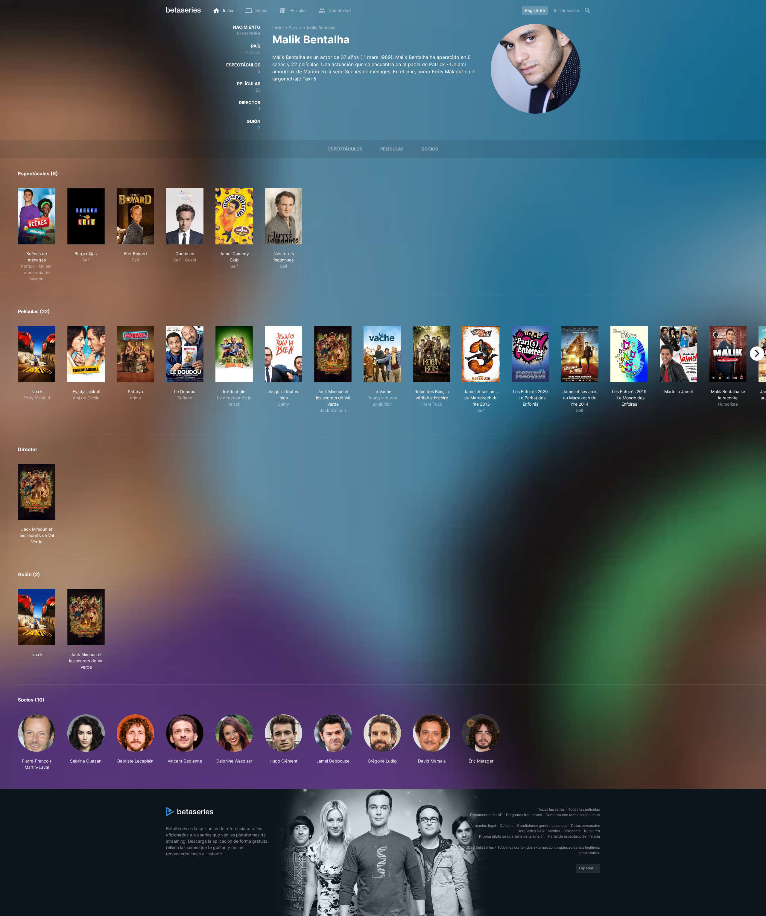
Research (592, 831)
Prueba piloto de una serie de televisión (512, 836)
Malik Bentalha (321, 27)
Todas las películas (584, 809)
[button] (36, 742)
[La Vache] (382, 354)
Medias (554, 831)
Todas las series (551, 809)
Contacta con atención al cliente (572, 814)
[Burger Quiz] (86, 216)
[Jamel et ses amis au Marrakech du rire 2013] (481, 354)
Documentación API (486, 814)
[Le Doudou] (184, 354)
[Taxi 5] (36, 354)
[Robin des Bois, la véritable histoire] (431, 354)
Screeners (571, 831)
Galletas (506, 825)
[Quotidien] (184, 216)
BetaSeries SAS (531, 831)
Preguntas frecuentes (524, 814)
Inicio (277, 27)
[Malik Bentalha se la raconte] (728, 354)
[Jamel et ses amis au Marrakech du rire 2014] (579, 354)
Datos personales (585, 825)
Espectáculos (345, 148)
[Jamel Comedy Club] (234, 216)
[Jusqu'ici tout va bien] (283, 354)
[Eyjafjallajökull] (86, 354)
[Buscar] (587, 10)
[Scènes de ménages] (36, 216)
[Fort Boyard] (135, 216)
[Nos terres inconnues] (283, 216)
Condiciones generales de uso (542, 825)
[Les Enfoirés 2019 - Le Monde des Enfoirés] (629, 354)
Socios (430, 148)
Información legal (481, 825)
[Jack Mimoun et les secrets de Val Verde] (333, 354)
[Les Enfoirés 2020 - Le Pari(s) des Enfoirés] (530, 354)
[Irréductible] (234, 354)
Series (295, 27)
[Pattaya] (135, 354)
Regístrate (535, 10)
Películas (392, 148)
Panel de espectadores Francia (574, 836)
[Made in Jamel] (678, 354)
